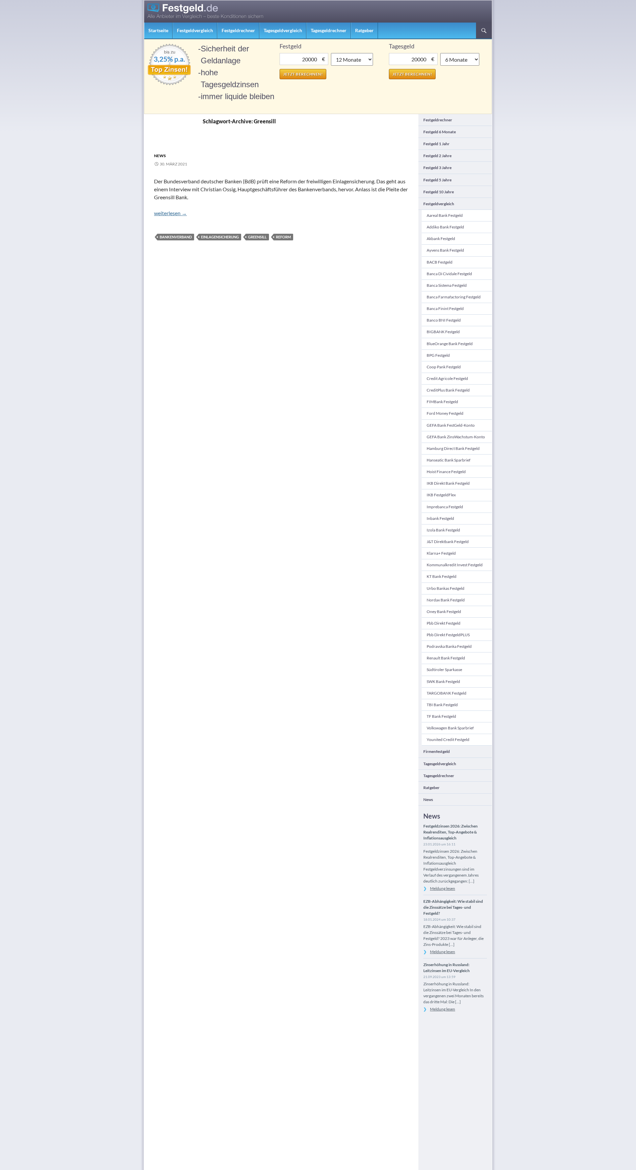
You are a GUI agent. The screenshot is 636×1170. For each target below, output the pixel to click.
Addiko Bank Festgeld (445, 226)
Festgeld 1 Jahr (436, 143)
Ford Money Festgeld (445, 413)
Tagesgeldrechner (328, 30)
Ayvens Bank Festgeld (445, 250)
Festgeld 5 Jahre (437, 179)
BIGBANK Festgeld (443, 331)
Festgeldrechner (238, 30)
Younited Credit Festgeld (448, 739)
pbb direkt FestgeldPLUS (448, 634)
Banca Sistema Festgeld (447, 285)
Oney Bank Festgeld (444, 611)
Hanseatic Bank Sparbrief (448, 460)
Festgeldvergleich (195, 30)
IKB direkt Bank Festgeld (448, 483)
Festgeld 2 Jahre (437, 155)
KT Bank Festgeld (441, 576)
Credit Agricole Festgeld (447, 378)
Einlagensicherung (220, 237)
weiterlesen (170, 213)
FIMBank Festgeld (442, 401)
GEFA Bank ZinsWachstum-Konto (456, 436)
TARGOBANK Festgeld (446, 693)
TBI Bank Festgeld (442, 704)
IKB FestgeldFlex (441, 494)
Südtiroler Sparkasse (444, 669)
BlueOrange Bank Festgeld (450, 343)
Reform (283, 237)
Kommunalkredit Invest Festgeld (455, 564)
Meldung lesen (442, 888)
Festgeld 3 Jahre (437, 167)
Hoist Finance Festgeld (446, 471)
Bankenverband (176, 237)
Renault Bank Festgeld (446, 657)
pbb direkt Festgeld (443, 623)
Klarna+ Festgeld (441, 553)
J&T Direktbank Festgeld (448, 541)
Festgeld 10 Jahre (438, 191)
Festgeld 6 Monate (439, 131)
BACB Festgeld (439, 262)
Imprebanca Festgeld (445, 506)
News (160, 155)
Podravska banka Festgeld (449, 646)
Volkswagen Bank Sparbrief (450, 727)
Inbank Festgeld (440, 518)
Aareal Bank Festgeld (445, 215)
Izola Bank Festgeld (443, 529)
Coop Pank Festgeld (444, 366)
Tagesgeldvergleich (283, 30)
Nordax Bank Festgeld (446, 599)
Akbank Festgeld (441, 238)
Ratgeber (364, 30)
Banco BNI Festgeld (444, 320)
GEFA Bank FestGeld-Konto (451, 425)
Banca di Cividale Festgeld (449, 273)
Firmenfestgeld (436, 751)
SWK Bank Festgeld (443, 681)
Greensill (257, 237)
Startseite (158, 30)
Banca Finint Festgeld (445, 308)
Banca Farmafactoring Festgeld (454, 296)
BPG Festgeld (438, 355)
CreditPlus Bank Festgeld (448, 390)
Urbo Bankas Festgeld (445, 588)
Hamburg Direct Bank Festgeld (453, 448)
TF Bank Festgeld (441, 716)
